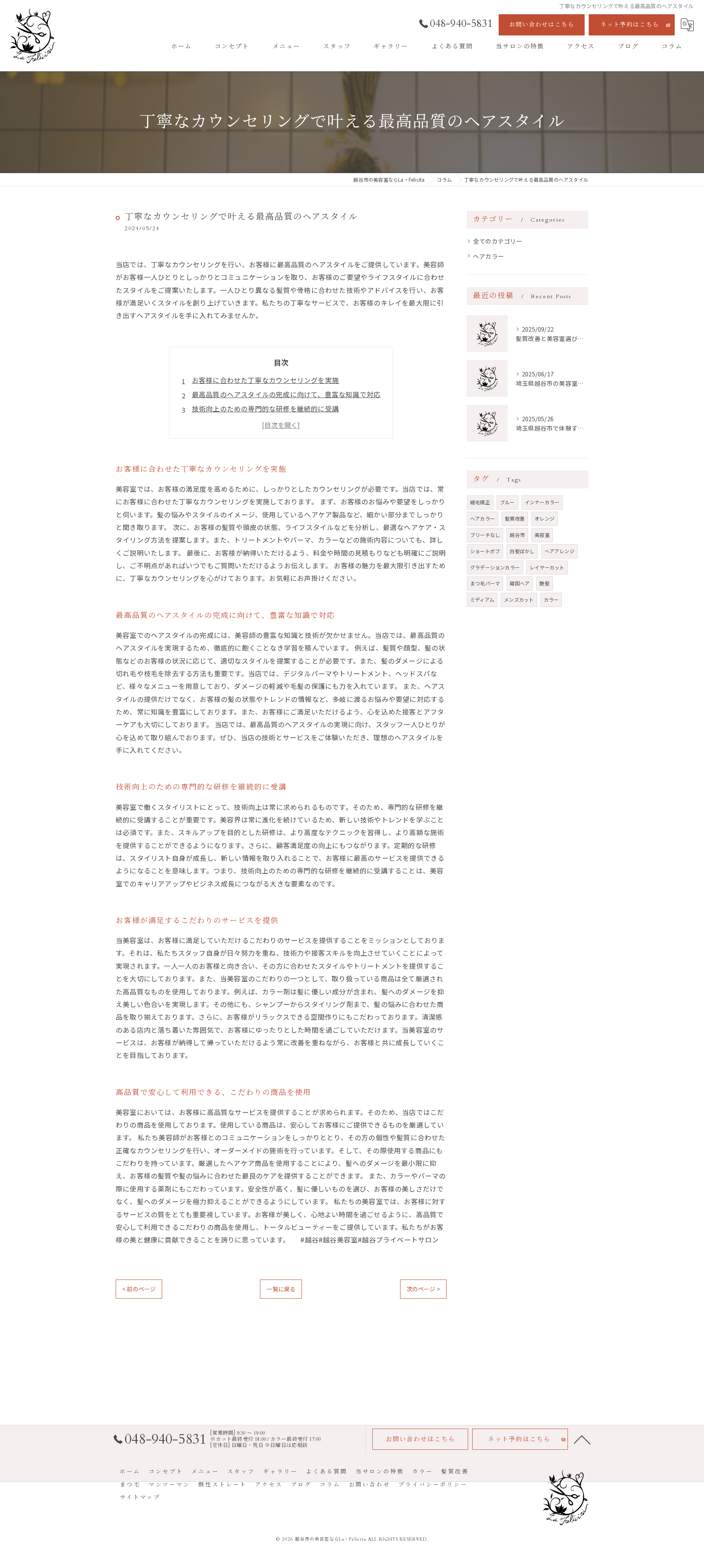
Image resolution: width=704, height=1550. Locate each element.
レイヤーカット (547, 567)
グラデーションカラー (495, 567)
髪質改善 (515, 518)
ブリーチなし (485, 534)
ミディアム (482, 599)
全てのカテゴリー (498, 241)
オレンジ (544, 518)
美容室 (542, 534)
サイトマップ (140, 1497)
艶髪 (544, 583)
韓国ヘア (520, 583)
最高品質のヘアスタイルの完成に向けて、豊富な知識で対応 (286, 394)
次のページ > (423, 1289)
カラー (551, 599)
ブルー (507, 502)
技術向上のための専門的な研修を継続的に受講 (265, 408)
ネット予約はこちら (630, 25)
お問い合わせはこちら (541, 25)
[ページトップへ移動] (582, 1439)
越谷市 (517, 534)
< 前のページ (139, 1289)
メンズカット (519, 599)
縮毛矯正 (480, 502)
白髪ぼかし (522, 550)
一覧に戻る (280, 1289)
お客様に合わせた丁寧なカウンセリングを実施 (265, 380)
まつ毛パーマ (485, 583)
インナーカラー (542, 502)
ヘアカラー (488, 256)
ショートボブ (485, 550)
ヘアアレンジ (559, 550)
